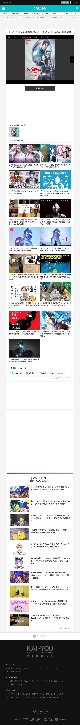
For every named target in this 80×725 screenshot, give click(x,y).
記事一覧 (9, 668)
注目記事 (17, 668)
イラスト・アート (41, 681)
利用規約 (60, 694)
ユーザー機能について (47, 694)
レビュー (49, 668)
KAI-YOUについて (12, 694)
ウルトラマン (18, 373)
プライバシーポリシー (14, 697)
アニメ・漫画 (28, 681)
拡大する (40, 77)
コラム (16, 17)
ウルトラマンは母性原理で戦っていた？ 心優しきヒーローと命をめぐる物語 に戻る (41, 32)
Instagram (47, 656)
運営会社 (42, 697)
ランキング (26, 668)
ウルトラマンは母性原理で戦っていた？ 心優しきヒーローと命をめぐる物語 (38, 17)
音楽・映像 (9, 17)
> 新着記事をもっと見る (64, 628)
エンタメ (19, 684)
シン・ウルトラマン (58, 373)
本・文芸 (9, 681)
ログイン (74, 2)
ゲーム (60, 681)
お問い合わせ (25, 694)
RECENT (41, 478)
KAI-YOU (3, 17)
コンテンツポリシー (31, 697)
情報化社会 (18, 681)
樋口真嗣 (43, 373)
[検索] (77, 8)
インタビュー (58, 668)
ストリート (10, 684)
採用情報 (52, 697)
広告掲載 (35, 694)
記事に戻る (40, 88)
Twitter (28, 656)
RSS (52, 656)
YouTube (37, 656)
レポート (41, 668)
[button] (72, 59)
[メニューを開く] (3, 8)
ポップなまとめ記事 (13, 672)
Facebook (32, 656)
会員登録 (65, 2)
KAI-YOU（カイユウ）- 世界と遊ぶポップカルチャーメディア (40, 8)
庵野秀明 (31, 373)
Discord (42, 656)
